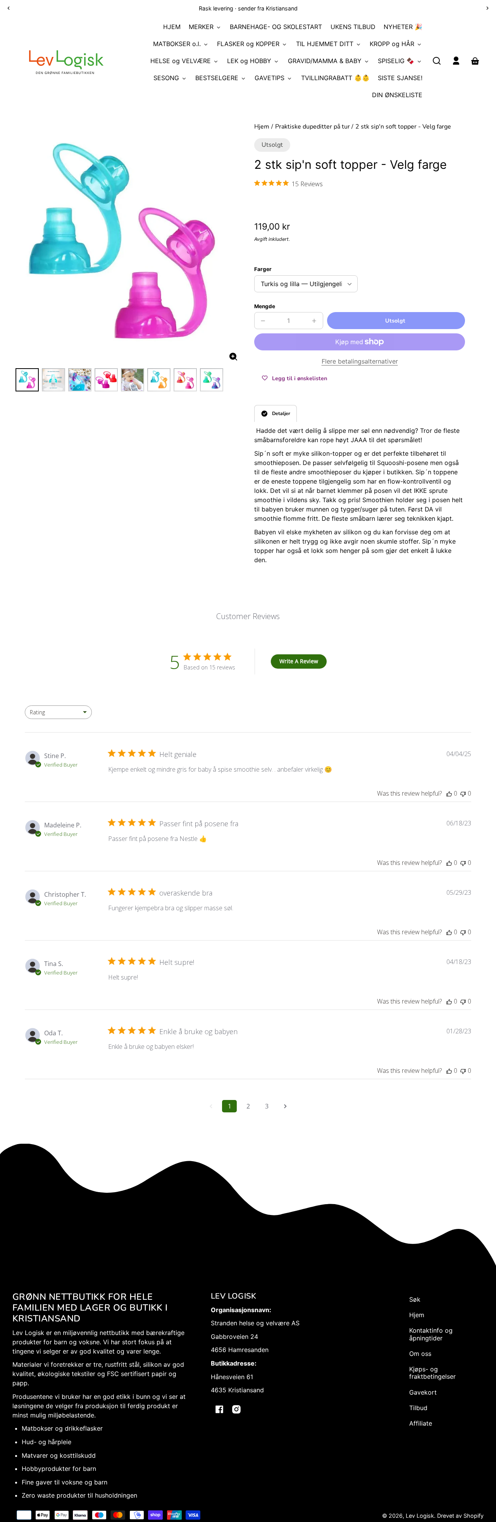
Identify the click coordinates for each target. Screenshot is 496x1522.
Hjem (261, 127)
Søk (414, 1299)
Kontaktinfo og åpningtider (431, 1334)
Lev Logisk (420, 1515)
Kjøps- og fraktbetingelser (432, 1372)
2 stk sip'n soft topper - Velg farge (403, 127)
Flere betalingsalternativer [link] (360, 361)
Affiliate (420, 1423)
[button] (436, 60)
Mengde (264, 306)
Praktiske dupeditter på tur (312, 127)
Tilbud (418, 1408)
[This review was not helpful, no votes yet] (463, 793)
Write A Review (298, 661)
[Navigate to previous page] (210, 1106)
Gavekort (423, 1392)
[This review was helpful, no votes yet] (449, 793)
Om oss (420, 1353)
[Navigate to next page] (285, 1106)
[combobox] (58, 712)
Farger (263, 269)
